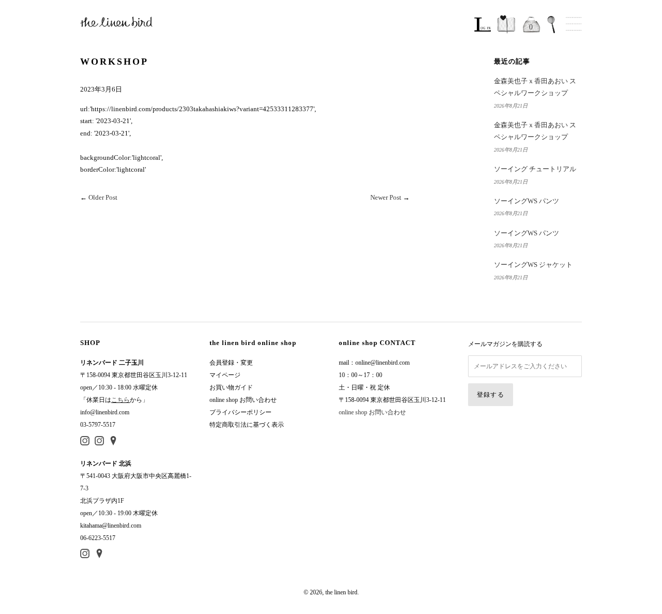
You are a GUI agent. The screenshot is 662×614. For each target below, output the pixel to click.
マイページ (224, 375)
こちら (120, 399)
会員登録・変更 (231, 362)
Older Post (102, 197)
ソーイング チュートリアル (535, 169)
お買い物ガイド (231, 387)
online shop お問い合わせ (243, 399)
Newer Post (385, 197)
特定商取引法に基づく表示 (246, 424)
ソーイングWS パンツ (526, 201)
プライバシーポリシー (240, 412)
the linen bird (341, 592)
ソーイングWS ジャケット (533, 264)
